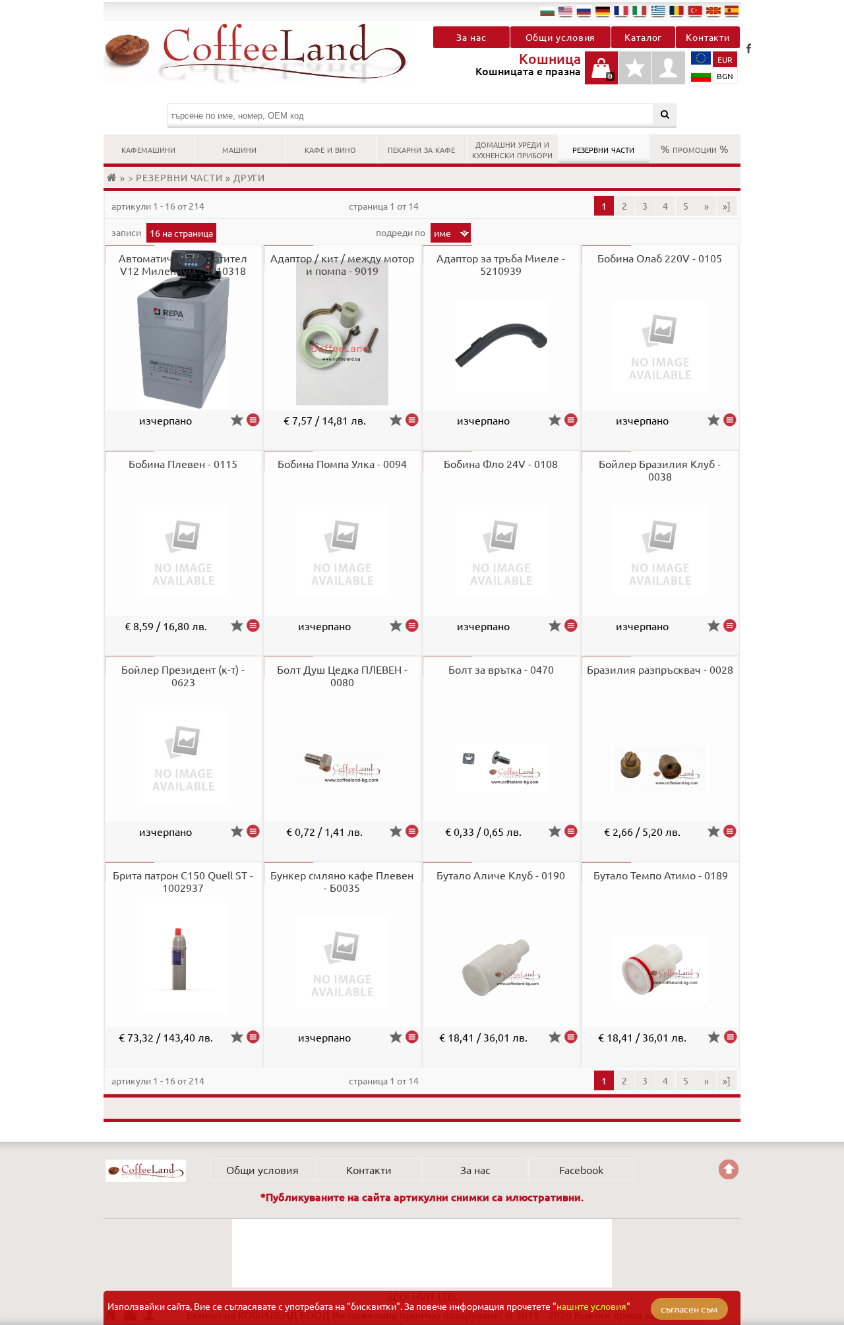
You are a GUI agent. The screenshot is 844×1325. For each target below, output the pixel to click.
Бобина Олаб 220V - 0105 (659, 257)
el (658, 10)
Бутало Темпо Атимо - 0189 (660, 874)
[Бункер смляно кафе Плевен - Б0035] (412, 1037)
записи (127, 232)
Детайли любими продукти (634, 74)
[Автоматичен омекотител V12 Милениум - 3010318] (253, 420)
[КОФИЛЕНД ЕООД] (263, 54)
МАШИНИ (239, 148)
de (603, 10)
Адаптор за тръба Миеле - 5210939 (501, 264)
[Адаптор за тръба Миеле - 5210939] (571, 420)
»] (727, 206)
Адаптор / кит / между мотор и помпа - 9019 (342, 264)
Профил (668, 67)
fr (621, 10)
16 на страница (181, 233)
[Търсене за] (665, 114)
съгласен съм (689, 1308)
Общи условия (561, 37)
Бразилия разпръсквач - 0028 (660, 669)
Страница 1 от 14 (384, 206)
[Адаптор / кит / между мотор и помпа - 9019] (412, 420)
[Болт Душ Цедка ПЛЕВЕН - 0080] (412, 831)
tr (695, 10)
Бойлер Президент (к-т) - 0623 (183, 675)
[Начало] (113, 177)
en (566, 10)
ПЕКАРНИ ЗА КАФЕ (421, 148)
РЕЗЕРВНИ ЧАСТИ (603, 148)
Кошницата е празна (601, 74)
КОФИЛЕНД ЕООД (146, 1171)
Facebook (748, 48)
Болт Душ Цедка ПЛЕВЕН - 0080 (342, 675)
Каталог (643, 37)
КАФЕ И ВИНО (330, 148)
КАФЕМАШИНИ (148, 148)
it (640, 10)
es (732, 10)
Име (442, 233)
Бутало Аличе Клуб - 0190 (501, 874)
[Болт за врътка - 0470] (571, 831)
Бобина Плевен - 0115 (183, 463)
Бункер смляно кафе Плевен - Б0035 (341, 881)
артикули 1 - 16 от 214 (157, 206)
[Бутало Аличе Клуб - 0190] (571, 1037)
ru (584, 10)
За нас (471, 37)
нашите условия (591, 1306)
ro (676, 10)
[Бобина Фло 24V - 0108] (571, 625)
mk (713, 10)
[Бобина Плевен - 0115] (253, 625)
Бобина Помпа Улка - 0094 (342, 463)
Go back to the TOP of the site (728, 1169)
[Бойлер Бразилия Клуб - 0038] (730, 625)
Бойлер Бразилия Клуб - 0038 (660, 470)
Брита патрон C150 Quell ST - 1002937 (183, 881)
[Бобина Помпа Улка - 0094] (412, 625)
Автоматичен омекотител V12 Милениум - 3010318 (183, 264)
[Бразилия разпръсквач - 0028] (730, 831)
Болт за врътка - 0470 (501, 669)
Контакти (708, 37)
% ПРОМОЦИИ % (695, 148)
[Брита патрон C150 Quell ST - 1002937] (253, 1037)
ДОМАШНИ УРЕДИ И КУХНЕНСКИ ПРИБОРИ (512, 148)
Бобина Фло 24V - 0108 (501, 463)
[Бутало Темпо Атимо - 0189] (730, 1037)
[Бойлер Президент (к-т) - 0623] (253, 831)
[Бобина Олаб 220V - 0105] (730, 420)
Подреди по (401, 232)
